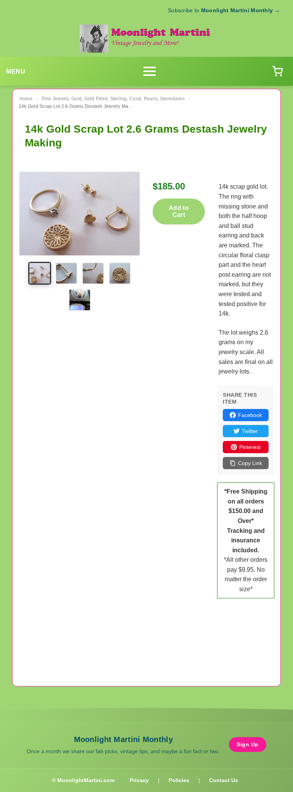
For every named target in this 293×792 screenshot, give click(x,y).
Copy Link (250, 463)
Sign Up (248, 744)
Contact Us (223, 780)
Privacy (139, 780)
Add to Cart (179, 211)
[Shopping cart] (277, 71)
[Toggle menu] (149, 71)
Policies (179, 780)
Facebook (250, 415)
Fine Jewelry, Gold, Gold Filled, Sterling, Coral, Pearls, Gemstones (113, 98)
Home (25, 98)
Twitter (250, 431)
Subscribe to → (224, 10)
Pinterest (250, 447)
